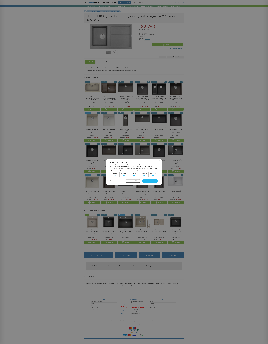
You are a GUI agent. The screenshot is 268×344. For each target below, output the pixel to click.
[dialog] (134, 172)
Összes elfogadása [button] (150, 181)
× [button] (159, 160)
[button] (116, 181)
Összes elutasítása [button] (132, 181)
